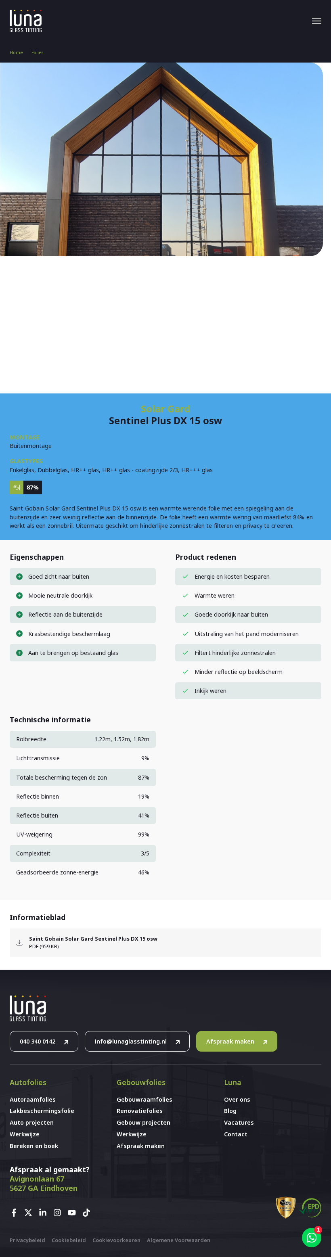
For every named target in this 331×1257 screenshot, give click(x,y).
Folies (37, 52)
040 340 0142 (37, 1041)
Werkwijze (25, 1134)
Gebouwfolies (141, 1082)
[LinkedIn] (45, 1212)
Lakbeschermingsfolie (42, 1111)
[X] (30, 1212)
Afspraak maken (230, 1041)
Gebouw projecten (143, 1122)
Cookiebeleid (69, 1240)
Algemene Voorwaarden (178, 1240)
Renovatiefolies (140, 1111)
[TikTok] (88, 1212)
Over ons (237, 1099)
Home (16, 52)
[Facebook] (16, 1212)
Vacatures (239, 1122)
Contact (235, 1134)
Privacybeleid (27, 1240)
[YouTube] (74, 1212)
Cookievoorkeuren (116, 1240)
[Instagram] (59, 1212)
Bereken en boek (34, 1146)
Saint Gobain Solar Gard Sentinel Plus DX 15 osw (93, 938)
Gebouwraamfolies (144, 1099)
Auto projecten (32, 1122)
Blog (230, 1111)
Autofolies (28, 1082)
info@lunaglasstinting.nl (131, 1041)
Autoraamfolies (33, 1099)
